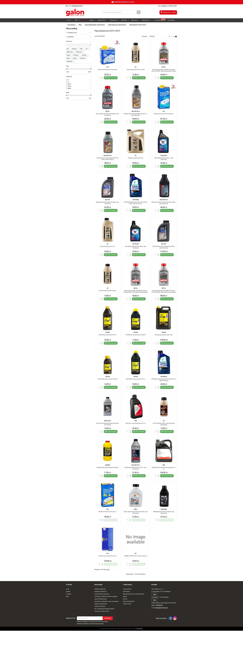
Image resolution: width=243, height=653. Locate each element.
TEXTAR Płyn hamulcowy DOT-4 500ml (136, 335)
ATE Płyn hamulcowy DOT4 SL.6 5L (108, 556)
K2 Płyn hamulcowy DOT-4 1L (107, 246)
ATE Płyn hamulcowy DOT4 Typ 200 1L (164, 113)
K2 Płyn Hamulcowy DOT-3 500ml (107, 290)
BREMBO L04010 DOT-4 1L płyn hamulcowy (135, 556)
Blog (67, 596)
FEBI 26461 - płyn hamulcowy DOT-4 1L (136, 423)
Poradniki (68, 594)
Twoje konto (127, 584)
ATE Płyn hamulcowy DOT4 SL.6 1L (108, 511)
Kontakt (68, 591)
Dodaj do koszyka (110, 520)
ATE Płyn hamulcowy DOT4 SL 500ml (107, 69)
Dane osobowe (127, 589)
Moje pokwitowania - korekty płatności (133, 594)
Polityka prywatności (100, 589)
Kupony (125, 599)
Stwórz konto (173, 6)
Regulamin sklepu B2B (100, 604)
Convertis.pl (139, 628)
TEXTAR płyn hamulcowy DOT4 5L (164, 335)
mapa (154, 594)
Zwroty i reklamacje (99, 606)
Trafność (160, 36)
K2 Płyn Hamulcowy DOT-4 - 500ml (136, 69)
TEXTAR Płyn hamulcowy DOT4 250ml (108, 379)
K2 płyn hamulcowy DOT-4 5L (135, 158)
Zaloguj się (164, 6)
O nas (67, 589)
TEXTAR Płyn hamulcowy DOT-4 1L (108, 335)
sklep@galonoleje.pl (77, 6)
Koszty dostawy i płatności (101, 594)
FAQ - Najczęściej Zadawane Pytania (104, 608)
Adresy (125, 596)
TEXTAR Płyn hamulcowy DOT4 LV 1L (135, 379)
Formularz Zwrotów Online (101, 611)
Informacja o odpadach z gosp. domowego (106, 601)
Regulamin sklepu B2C (100, 591)
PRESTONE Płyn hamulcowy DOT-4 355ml (107, 467)
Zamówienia (126, 591)
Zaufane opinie (127, 604)
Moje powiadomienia (129, 601)
